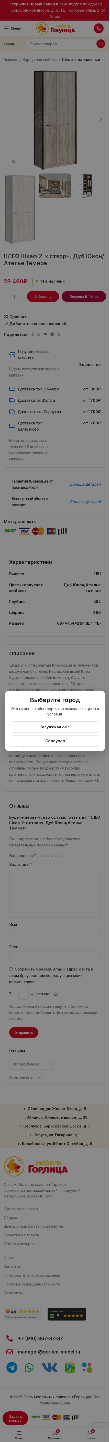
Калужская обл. (55, 726)
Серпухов (55, 740)
